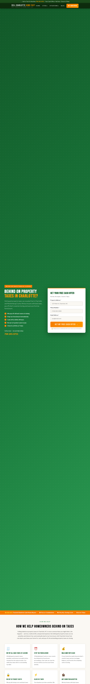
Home (38, 5)
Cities (44, 5)
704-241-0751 (40, 1)
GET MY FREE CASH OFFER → (66, 324)
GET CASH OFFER (72, 6)
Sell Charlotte (23, 5)
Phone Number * (54, 307)
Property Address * (55, 300)
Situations (54, 5)
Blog (62, 5)
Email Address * (54, 315)
